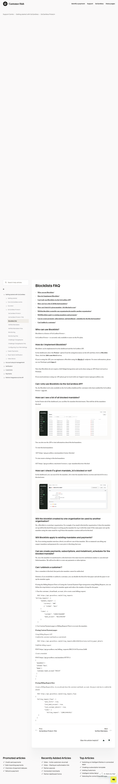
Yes (103, 740)
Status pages (110, 4)
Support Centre (8, 14)
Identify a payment (78, 4)
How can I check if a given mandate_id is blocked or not (57, 307)
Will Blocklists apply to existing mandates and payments (57, 315)
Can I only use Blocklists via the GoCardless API (54, 300)
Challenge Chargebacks (15, 340)
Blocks (80, 359)
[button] (16, 289)
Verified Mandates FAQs (15, 328)
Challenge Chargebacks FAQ (17, 343)
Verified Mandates (13, 324)
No (109, 740)
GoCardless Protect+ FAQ (16, 317)
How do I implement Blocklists (48, 296)
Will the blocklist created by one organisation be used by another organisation (64, 311)
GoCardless (99, 4)
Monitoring (11, 332)
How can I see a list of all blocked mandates (52, 303)
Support (90, 4)
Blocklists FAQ (12, 321)
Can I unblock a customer (46, 322)
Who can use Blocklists (46, 292)
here (52, 362)
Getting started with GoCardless (27, 14)
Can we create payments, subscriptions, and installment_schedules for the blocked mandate (69, 318)
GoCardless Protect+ (48, 14)
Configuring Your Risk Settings (17, 347)
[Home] (13, 4)
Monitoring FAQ (13, 336)
